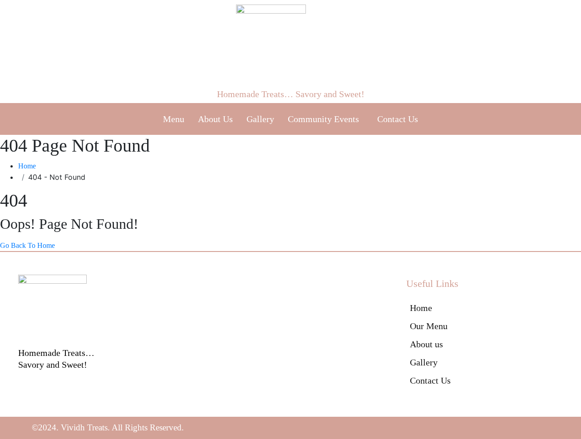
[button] (325, 119)
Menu (173, 119)
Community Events (323, 119)
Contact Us (397, 119)
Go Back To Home (27, 245)
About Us (215, 119)
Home (27, 166)
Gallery (260, 119)
